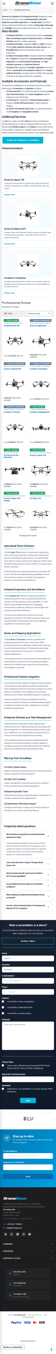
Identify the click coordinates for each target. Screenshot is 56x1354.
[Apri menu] (4, 3)
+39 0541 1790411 (28, 941)
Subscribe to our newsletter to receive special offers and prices (30, 1090)
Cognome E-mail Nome (13, 1162)
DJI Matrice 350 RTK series (13, 323)
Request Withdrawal (28, 1341)
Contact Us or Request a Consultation (23, 140)
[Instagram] (23, 1234)
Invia (28, 1100)
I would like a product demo (19, 1013)
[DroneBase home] (28, 4)
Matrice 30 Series (36, 323)
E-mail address (8, 976)
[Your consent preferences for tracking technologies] (51, 1349)
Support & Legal (12, 1258)
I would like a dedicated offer (19, 1007)
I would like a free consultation (20, 1001)
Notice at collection (12, 1347)
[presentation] (53, 1119)
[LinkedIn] (17, 1234)
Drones (13, 496)
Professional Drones (44, 453)
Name (5, 953)
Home (5, 10)
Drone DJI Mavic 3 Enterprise (39, 366)
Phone (5, 987)
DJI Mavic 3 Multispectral (38, 409)
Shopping (8, 1251)
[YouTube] (29, 1234)
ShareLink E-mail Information (13, 1074)
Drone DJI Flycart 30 (11, 453)
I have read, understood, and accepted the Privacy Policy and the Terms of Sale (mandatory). (28, 1066)
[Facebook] (5, 1234)
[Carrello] (52, 3)
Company (8, 1244)
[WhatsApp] (11, 1234)
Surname (6, 965)
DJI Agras (33, 453)
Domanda (6, 1019)
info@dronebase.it (14, 1228)
